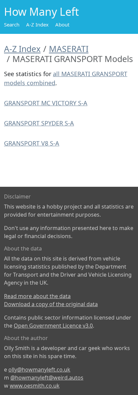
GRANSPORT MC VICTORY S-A (45, 103)
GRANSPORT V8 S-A (31, 143)
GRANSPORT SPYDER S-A (39, 123)
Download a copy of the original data (51, 304)
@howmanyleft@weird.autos (46, 377)
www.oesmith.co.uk (35, 385)
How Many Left (41, 11)
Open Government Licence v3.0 (53, 325)
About (62, 24)
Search (11, 24)
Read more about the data (37, 296)
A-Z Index (37, 24)
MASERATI (68, 48)
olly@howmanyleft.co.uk (39, 369)
